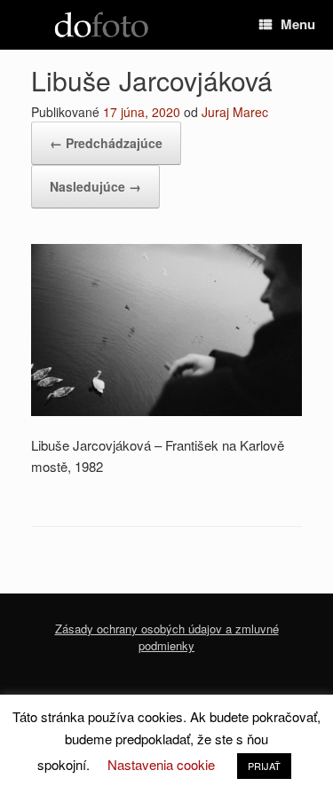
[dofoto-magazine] (101, 25)
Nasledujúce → (95, 186)
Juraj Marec (235, 112)
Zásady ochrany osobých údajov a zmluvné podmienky (167, 637)
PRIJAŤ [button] (264, 766)
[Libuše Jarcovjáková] (166, 410)
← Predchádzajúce (106, 143)
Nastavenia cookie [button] (161, 764)
